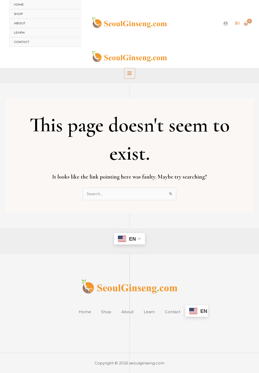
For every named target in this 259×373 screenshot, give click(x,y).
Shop (18, 14)
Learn (19, 32)
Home (19, 4)
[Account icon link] (225, 23)
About (19, 23)
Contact (21, 42)
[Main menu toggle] (129, 73)
